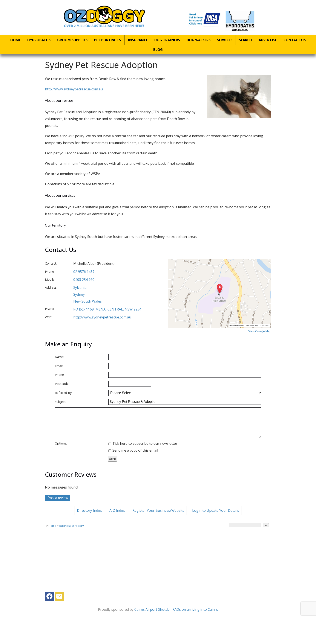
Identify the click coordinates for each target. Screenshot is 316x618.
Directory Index (89, 510)
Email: (59, 366)
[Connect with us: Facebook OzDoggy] (49, 597)
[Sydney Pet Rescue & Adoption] (239, 116)
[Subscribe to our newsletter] (59, 597)
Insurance (138, 40)
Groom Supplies (72, 40)
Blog (158, 49)
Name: (59, 357)
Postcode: (62, 384)
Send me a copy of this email (135, 450)
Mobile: (50, 279)
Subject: (60, 402)
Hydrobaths (39, 40)
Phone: (50, 271)
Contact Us (295, 40)
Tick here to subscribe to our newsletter (144, 443)
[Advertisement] (158, 562)
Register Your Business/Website (158, 510)
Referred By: (63, 393)
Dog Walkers (198, 40)
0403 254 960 (83, 279)
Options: (61, 443)
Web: (48, 317)
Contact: (51, 263)
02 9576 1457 (83, 271)
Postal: (50, 309)
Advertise (268, 40)
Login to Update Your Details (215, 510)
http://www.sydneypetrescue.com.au (74, 89)
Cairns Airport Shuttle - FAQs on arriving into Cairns (176, 609)
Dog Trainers (167, 40)
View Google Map (259, 331)
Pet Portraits (107, 40)
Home (15, 40)
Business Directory (71, 526)
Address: (51, 287)
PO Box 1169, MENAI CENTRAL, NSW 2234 (107, 309)
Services (224, 40)
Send (112, 458)
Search (245, 40)
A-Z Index (117, 510)
